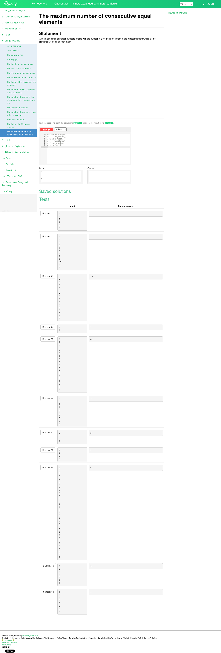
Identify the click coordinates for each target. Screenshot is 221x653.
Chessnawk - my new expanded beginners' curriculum (86, 3)
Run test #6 (47, 398)
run (45, 129)
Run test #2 (47, 236)
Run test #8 (47, 449)
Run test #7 (47, 432)
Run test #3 (47, 276)
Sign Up (211, 4)
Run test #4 (47, 327)
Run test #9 (47, 467)
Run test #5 (47, 338)
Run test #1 (47, 213)
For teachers (39, 3)
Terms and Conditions (9, 642)
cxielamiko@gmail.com (30, 636)
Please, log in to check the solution (82, 153)
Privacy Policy (6, 645)
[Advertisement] (101, 81)
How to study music (177, 12)
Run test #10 (48, 565)
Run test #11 (48, 591)
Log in (201, 4)
